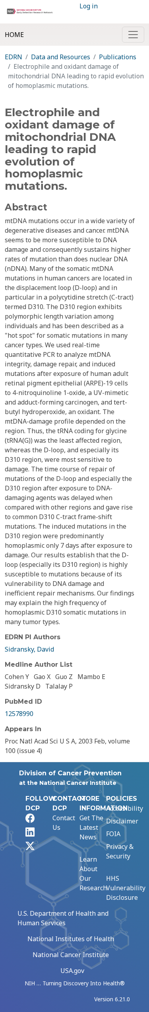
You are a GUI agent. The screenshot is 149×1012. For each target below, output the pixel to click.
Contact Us (63, 822)
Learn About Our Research (93, 873)
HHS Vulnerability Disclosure (125, 888)
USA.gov (72, 970)
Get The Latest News (91, 827)
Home (14, 34)
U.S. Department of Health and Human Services (62, 918)
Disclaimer (122, 821)
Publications (117, 57)
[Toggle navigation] (133, 35)
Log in (88, 6)
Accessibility (124, 808)
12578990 (19, 713)
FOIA (113, 833)
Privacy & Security (120, 851)
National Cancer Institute (71, 954)
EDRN (13, 57)
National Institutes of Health (70, 938)
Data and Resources (60, 57)
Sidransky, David (29, 649)
